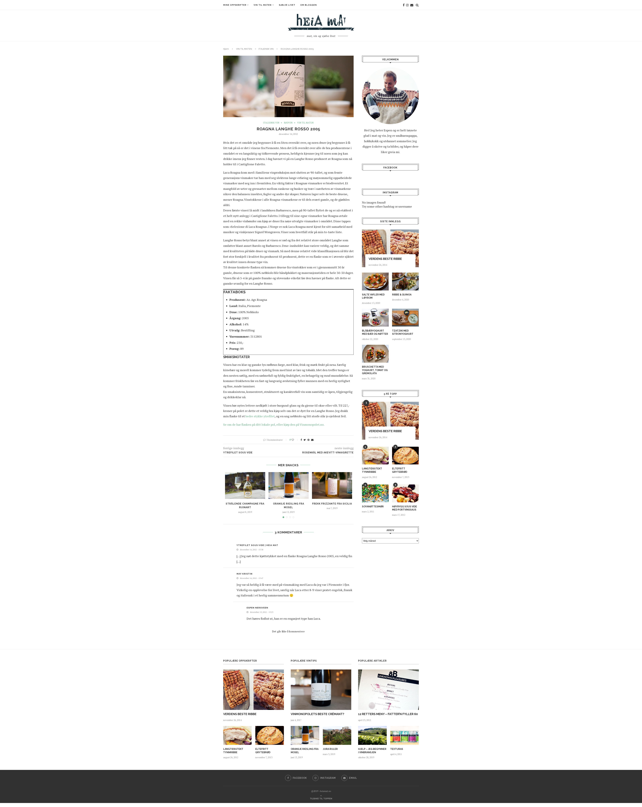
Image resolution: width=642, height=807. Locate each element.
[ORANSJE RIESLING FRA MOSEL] (289, 485)
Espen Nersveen (257, 607)
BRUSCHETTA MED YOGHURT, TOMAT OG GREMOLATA (375, 370)
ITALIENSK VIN (266, 49)
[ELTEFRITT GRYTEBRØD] (405, 456)
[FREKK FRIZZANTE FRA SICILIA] (332, 485)
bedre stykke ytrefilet (260, 416)
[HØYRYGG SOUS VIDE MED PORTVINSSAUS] (405, 493)
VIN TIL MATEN (263, 5)
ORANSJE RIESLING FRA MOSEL (304, 751)
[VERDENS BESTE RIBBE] (390, 248)
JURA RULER (330, 749)
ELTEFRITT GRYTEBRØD (399, 470)
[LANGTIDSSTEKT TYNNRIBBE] (375, 456)
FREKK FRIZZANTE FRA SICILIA (332, 503)
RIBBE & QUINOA (401, 294)
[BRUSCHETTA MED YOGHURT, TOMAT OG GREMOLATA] (375, 354)
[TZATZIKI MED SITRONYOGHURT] (405, 318)
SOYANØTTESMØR (373, 506)
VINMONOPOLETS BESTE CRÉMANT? (317, 714)
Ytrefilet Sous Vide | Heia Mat (257, 545)
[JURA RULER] (337, 735)
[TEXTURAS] (404, 735)
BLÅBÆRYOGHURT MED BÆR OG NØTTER (375, 332)
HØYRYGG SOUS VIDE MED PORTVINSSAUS (404, 508)
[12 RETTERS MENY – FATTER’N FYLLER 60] (388, 689)
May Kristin (244, 574)
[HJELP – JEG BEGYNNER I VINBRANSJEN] (372, 735)
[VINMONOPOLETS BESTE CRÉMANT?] (321, 689)
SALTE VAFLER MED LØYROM (373, 296)
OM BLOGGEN (308, 5)
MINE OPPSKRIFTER (234, 5)
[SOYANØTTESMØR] (375, 493)
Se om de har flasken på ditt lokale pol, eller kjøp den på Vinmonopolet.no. (273, 424)
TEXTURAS (396, 749)
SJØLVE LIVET (287, 5)
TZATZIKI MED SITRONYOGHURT (402, 332)
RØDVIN (288, 122)
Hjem (226, 49)
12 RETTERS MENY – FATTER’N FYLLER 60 (388, 714)
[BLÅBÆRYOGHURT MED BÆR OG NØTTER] (375, 318)
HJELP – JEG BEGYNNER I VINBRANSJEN (372, 751)
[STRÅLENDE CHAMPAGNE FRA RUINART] (245, 485)
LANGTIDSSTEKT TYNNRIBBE (372, 470)
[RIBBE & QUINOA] (405, 281)
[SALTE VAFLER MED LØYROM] (375, 281)
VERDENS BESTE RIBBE (385, 259)
